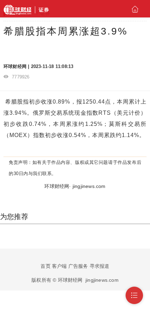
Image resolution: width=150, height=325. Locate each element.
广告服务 (78, 266)
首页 (45, 266)
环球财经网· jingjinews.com (74, 186)
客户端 (59, 266)
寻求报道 (100, 266)
